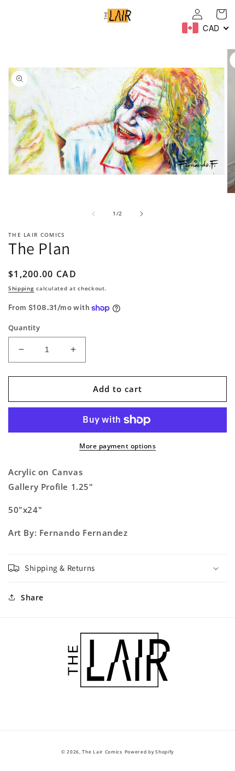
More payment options (117, 446)
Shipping (21, 288)
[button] (117, 568)
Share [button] (32, 597)
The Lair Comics (102, 752)
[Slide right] (142, 214)
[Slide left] (93, 214)
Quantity (24, 327)
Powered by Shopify (149, 752)
